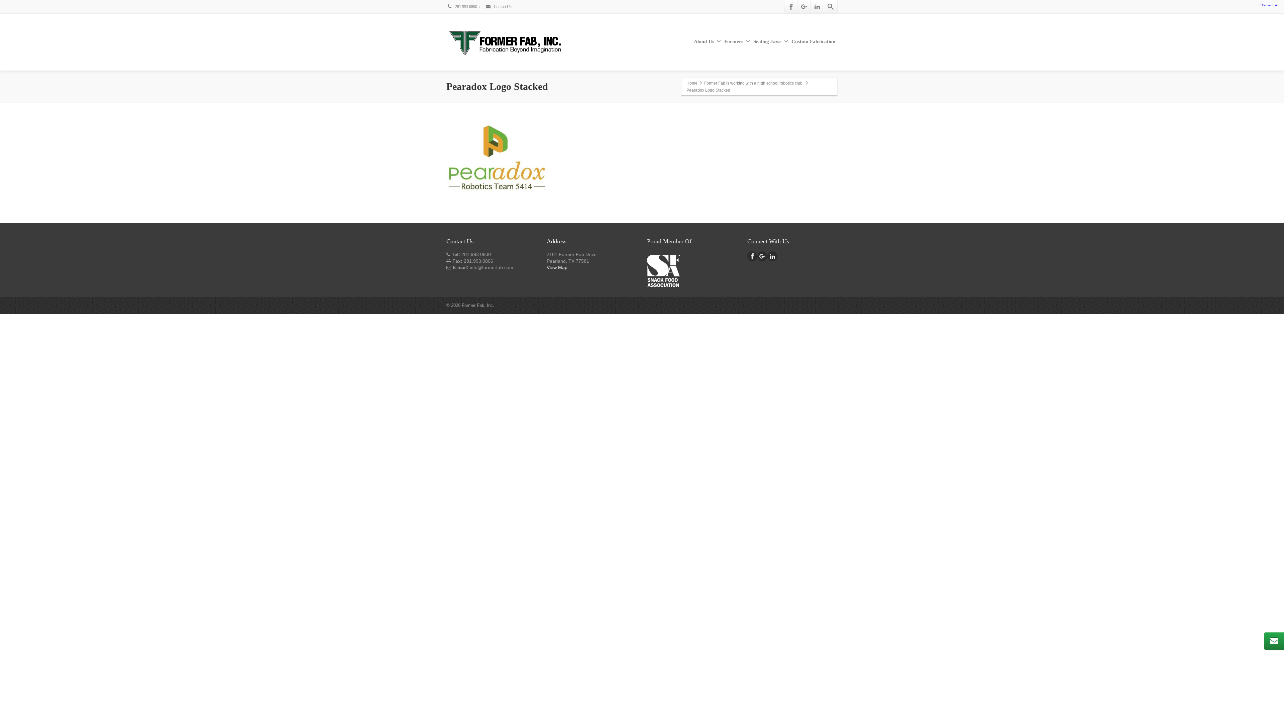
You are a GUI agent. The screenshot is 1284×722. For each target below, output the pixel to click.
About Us (704, 41)
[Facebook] (791, 6)
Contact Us (502, 6)
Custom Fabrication (813, 41)
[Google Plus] (804, 6)
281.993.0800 (465, 6)
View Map (557, 267)
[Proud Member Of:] (663, 270)
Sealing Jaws (767, 41)
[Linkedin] (817, 6)
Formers (733, 41)
